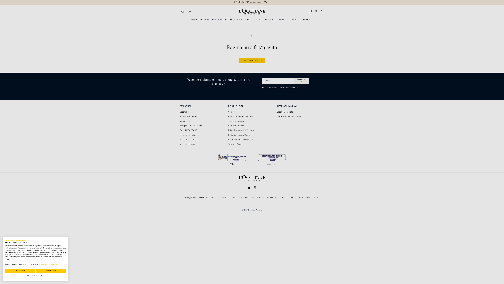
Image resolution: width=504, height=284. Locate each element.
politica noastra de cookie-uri (48, 264)
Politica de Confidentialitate (15, 240)
